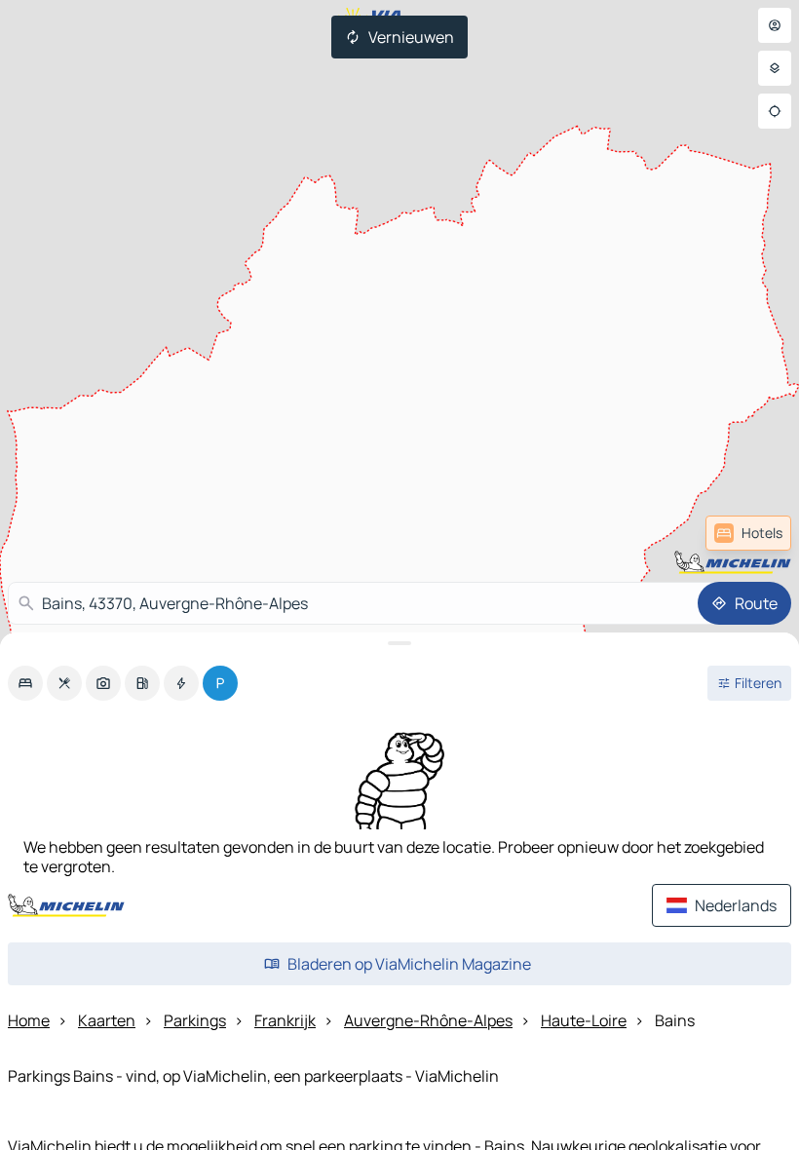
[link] (748, 533)
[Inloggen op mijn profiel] (774, 25)
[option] (25, 683)
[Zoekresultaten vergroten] (399, 643)
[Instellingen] (774, 68)
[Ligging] (774, 111)
